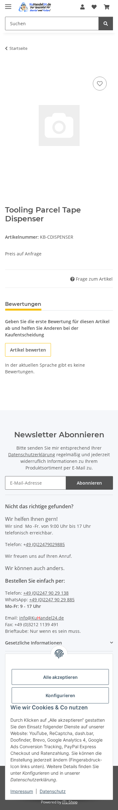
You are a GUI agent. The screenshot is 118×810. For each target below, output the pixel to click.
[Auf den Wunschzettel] (100, 83)
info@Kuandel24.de (41, 618)
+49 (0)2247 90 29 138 (46, 593)
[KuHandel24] (36, 7)
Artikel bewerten (28, 350)
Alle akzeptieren (60, 677)
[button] (82, 7)
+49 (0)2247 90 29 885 (52, 600)
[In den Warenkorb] (10, 68)
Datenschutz (53, 791)
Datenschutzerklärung (31, 454)
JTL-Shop (69, 802)
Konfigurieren (60, 695)
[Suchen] (105, 23)
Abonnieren (89, 483)
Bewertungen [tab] (23, 304)
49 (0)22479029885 (45, 544)
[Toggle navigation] (8, 4)
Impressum (21, 791)
